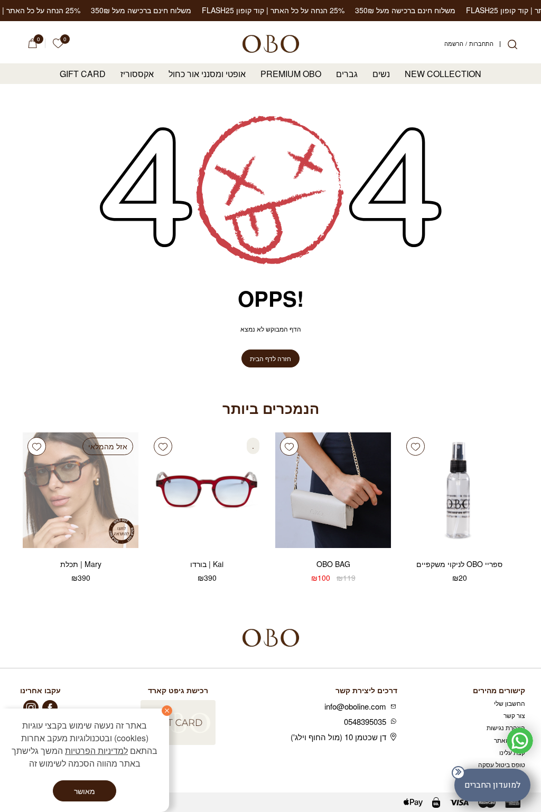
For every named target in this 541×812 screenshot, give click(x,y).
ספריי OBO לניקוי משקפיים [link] (459, 564)
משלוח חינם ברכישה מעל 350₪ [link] (385, 10)
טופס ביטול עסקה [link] (501, 764)
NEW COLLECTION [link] (443, 74)
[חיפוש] (512, 44)
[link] (58, 43)
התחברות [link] (481, 44)
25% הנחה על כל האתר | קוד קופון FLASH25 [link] (253, 10)
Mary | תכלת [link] (80, 564)
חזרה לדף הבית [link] (270, 358)
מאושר (84, 791)
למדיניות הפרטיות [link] (96, 750)
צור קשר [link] (514, 715)
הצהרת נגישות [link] (506, 727)
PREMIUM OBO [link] (290, 74)
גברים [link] (347, 74)
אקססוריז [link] (137, 74)
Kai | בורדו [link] (206, 564)
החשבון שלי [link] (509, 702)
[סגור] (167, 710)
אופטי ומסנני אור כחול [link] (207, 74)
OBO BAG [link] (333, 564)
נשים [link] (381, 74)
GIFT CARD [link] (83, 74)
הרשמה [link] (453, 44)
